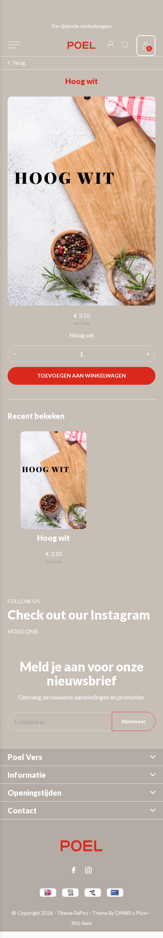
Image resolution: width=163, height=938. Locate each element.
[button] (14, 45)
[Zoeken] (125, 45)
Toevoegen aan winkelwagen (81, 375)
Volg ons (23, 631)
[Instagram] (88, 870)
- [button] (15, 353)
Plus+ (142, 913)
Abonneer (133, 721)
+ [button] (147, 353)
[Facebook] (73, 870)
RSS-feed (82, 923)
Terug (18, 63)
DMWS (124, 913)
